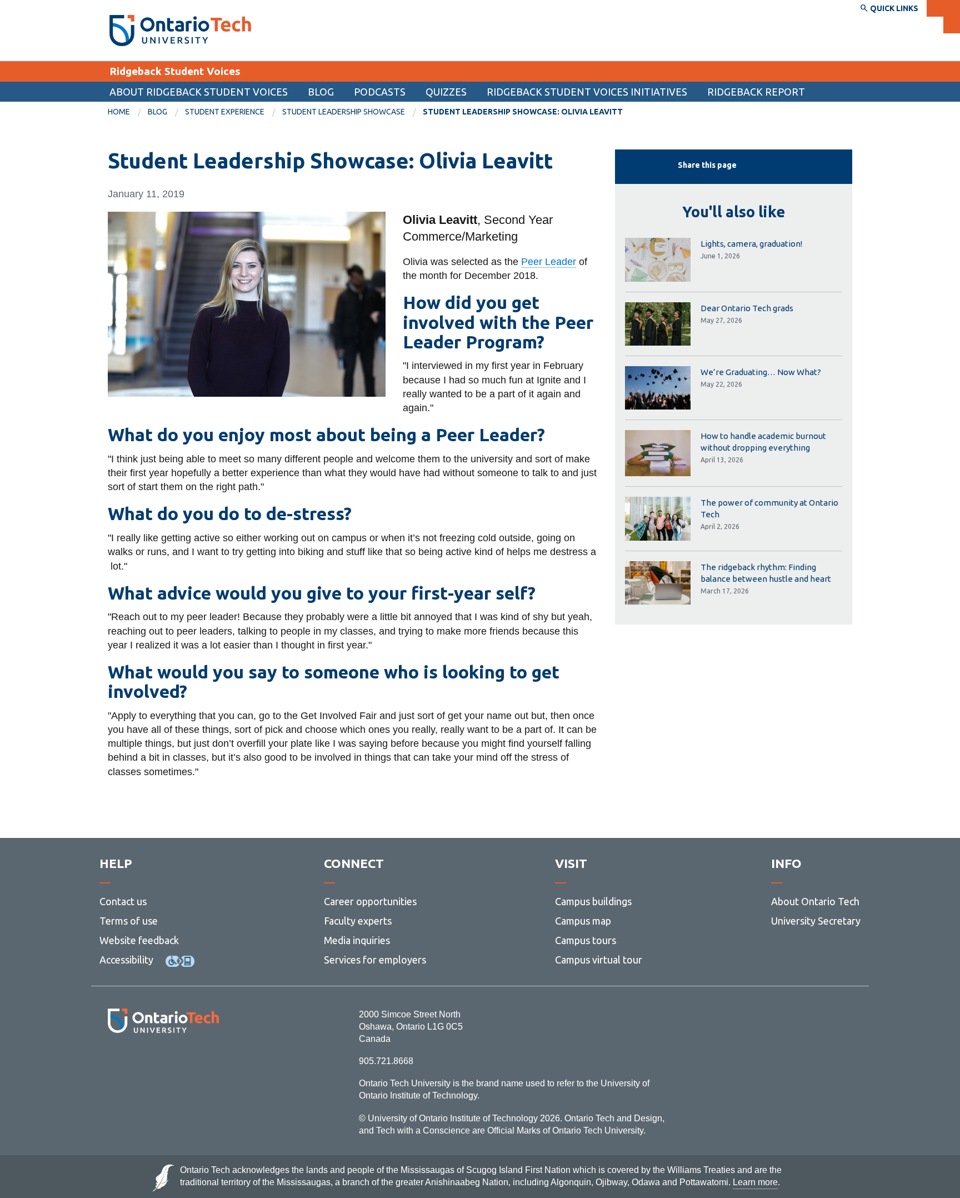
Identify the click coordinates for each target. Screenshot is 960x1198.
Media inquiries (357, 940)
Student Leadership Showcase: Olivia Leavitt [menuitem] (523, 111)
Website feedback (139, 940)
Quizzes (446, 91)
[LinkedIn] (188, 1063)
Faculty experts (358, 920)
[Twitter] (138, 1063)
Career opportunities (370, 901)
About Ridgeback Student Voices (198, 91)
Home (119, 111)
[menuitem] (128, 112)
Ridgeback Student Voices (175, 71)
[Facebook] (113, 1063)
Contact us (123, 901)
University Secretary (816, 920)
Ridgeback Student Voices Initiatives (587, 91)
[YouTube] (213, 1063)
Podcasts (380, 91)
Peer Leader (548, 261)
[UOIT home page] (180, 30)
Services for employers (375, 959)
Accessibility (126, 959)
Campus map (583, 920)
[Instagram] (163, 1063)
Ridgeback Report (756, 91)
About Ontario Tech (815, 901)
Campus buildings (593, 901)
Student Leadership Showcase (343, 111)
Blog (321, 91)
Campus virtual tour (598, 959)
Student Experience (224, 111)
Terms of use (128, 920)
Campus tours (585, 940)
